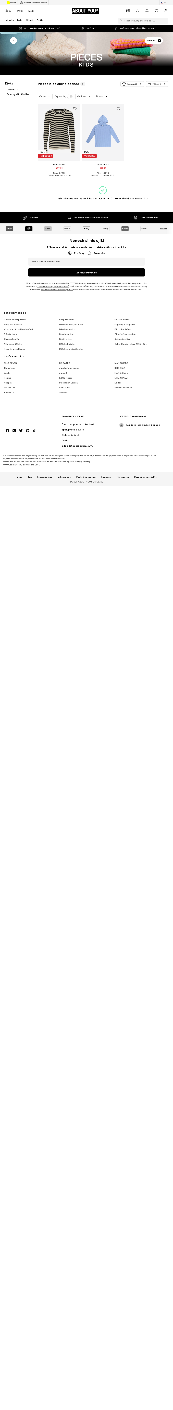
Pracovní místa (44, 477)
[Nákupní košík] (166, 11)
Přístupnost (123, 477)
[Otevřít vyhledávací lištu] (120, 20)
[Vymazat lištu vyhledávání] (165, 20)
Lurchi (7, 373)
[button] (132, 84)
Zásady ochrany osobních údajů (53, 286)
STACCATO (65, 387)
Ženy (8, 10)
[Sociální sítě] (7, 431)
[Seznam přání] (156, 11)
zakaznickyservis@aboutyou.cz (57, 289)
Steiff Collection (123, 387)
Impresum (106, 477)
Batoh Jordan (66, 334)
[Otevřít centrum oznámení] (147, 11)
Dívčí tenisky (65, 339)
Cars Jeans (9, 368)
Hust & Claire (121, 373)
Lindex (118, 382)
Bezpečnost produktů (145, 477)
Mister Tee (9, 387)
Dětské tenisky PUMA (15, 319)
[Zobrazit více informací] (59, 177)
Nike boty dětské (13, 344)
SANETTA (9, 392)
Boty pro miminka (13, 324)
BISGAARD (64, 363)
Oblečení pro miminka (125, 334)
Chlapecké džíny (12, 339)
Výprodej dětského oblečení (18, 329)
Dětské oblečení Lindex (71, 349)
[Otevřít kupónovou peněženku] (128, 11)
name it (63, 373)
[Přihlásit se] (137, 11)
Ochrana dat (64, 477)
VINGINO (63, 392)
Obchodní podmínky (86, 477)
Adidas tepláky (122, 339)
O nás (19, 477)
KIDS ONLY (120, 368)
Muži (20, 10)
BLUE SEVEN (10, 363)
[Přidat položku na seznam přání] (75, 109)
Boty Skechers (66, 319)
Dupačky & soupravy (125, 324)
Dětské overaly (122, 319)
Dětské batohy (67, 344)
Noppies (8, 382)
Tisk (30, 477)
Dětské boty (10, 334)
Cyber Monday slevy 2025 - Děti (131, 344)
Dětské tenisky (67, 329)
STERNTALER (121, 378)
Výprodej (60, 96)
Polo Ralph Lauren (68, 382)
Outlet (13, 3)
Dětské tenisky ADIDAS (71, 324)
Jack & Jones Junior (69, 368)
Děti (31, 10)
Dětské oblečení (123, 329)
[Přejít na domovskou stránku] (22, 418)
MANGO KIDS (121, 363)
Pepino (7, 378)
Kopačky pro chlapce (14, 349)
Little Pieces (65, 378)
